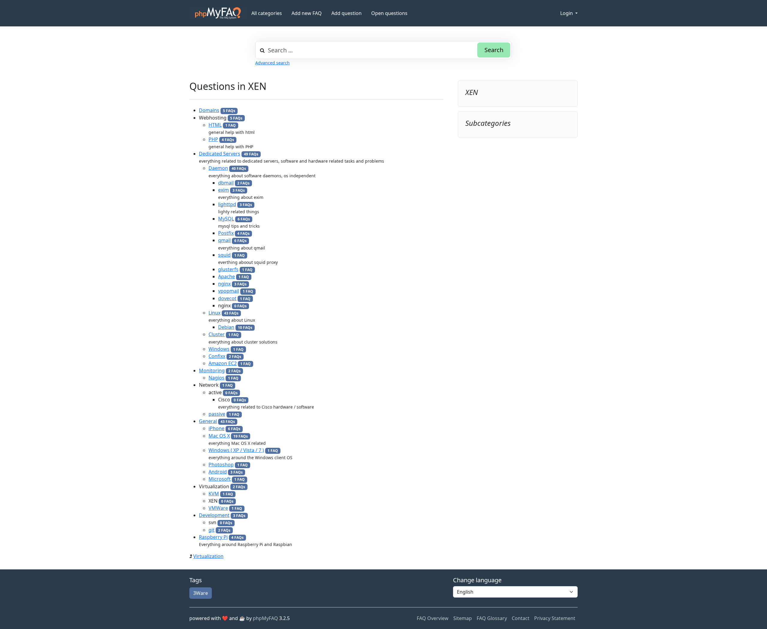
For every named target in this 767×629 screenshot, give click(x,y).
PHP (213, 139)
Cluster (217, 334)
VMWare (218, 508)
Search (493, 50)
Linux (215, 312)
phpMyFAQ (265, 618)
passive (217, 414)
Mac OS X (219, 436)
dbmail (226, 182)
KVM (214, 493)
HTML (215, 125)
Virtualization (208, 556)
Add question (346, 13)
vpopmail (228, 291)
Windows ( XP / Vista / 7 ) (236, 450)
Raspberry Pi (213, 537)
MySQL (226, 218)
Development (214, 515)
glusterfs (228, 269)
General (208, 421)
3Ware (200, 593)
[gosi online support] (218, 13)
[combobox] (383, 50)
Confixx (217, 356)
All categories (266, 13)
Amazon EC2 (223, 363)
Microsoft (220, 479)
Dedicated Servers (219, 153)
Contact (520, 618)
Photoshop (221, 464)
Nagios (216, 377)
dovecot (227, 298)
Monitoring (212, 370)
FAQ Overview (433, 618)
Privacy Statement (554, 618)
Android (218, 471)
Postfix (226, 233)
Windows (219, 349)
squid (224, 255)
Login (567, 13)
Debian (226, 327)
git (212, 530)
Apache (226, 276)
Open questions (389, 13)
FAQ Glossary (492, 618)
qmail (224, 240)
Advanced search (272, 63)
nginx (224, 283)
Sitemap (462, 618)
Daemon (218, 168)
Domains (209, 110)
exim (223, 190)
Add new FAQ (307, 13)
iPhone (216, 428)
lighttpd (227, 204)
